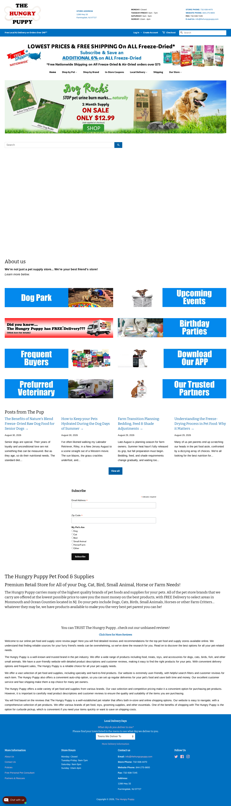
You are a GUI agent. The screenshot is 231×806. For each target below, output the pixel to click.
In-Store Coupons (114, 72)
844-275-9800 (200, 13)
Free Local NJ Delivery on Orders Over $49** (26, 32)
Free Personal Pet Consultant (19, 772)
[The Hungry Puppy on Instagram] (188, 757)
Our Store (174, 72)
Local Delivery (138, 72)
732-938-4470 (199, 9)
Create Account (150, 32)
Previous (11, 106)
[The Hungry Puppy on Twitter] (176, 757)
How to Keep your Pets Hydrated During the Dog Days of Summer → (85, 424)
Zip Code (77, 515)
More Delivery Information (115, 744)
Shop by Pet (68, 72)
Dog (76, 531)
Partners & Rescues (15, 778)
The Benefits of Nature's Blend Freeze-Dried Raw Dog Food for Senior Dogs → (30, 424)
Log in (136, 32)
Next (219, 106)
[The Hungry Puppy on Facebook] (182, 757)
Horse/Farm (79, 545)
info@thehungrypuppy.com (202, 19)
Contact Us (10, 762)
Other (76, 548)
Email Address (80, 500)
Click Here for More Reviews (115, 634)
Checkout (171, 32)
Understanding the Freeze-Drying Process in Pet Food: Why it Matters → (200, 424)
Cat (75, 534)
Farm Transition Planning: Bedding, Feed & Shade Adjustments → (139, 424)
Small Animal (80, 541)
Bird (75, 538)
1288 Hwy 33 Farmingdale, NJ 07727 (87, 14)
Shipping (158, 72)
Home (52, 72)
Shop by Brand (91, 72)
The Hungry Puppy (124, 799)
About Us (9, 756)
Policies (8, 767)
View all (115, 471)
